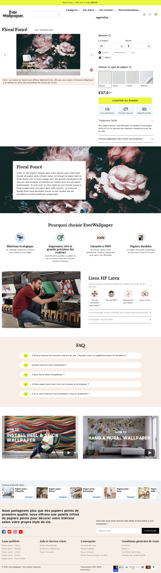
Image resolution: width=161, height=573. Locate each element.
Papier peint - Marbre (11, 549)
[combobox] (47, 14)
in (122, 46)
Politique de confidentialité (133, 555)
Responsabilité (87, 549)
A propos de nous (88, 545)
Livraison (126, 545)
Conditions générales (131, 552)
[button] (47, 71)
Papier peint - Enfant (11, 555)
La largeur (103, 41)
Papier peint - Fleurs (11, 545)
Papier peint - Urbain (11, 552)
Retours (125, 549)
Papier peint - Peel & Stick (13, 558)
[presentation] (5, 55)
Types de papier (47, 552)
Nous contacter (87, 552)
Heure (129, 41)
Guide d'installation (48, 545)
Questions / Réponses (49, 549)
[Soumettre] (59, 14)
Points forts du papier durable (94, 555)
